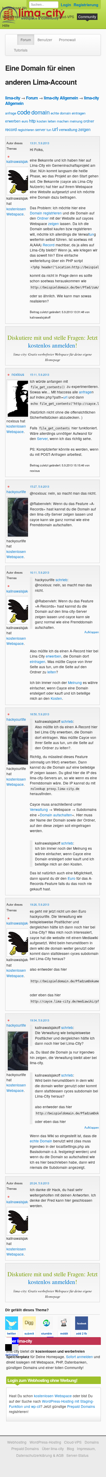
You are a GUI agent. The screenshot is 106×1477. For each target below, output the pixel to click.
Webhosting (16, 1442)
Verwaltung (39, 809)
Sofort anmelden (79, 1356)
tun (49, 129)
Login (66, 4)
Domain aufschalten (56, 814)
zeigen (84, 129)
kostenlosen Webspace (16, 211)
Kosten (56, 698)
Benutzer (45, 39)
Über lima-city (53, 1448)
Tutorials (21, 50)
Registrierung (86, 4)
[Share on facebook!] (83, 1334)
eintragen (78, 113)
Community (87, 16)
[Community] (14, 37)
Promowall (67, 39)
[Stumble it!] (49, 1334)
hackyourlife (16, 491)
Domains (45, 16)
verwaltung (68, 129)
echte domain (61, 113)
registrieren (26, 129)
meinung (76, 121)
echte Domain (41, 1140)
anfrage (10, 113)
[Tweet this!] (14, 1334)
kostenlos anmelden (51, 345)
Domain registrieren (46, 212)
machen (63, 121)
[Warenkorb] (13, 23)
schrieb (61, 579)
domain (40, 112)
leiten (52, 121)
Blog (70, 1448)
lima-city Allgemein (61, 98)
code (23, 111)
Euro (71, 878)
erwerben (13, 121)
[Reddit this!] (66, 1334)
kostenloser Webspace (20, 7)
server (40, 129)
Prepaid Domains (81, 1406)
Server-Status (77, 1455)
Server (42, 438)
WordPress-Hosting (18, 16)
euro (25, 121)
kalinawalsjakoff (19, 161)
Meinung (75, 682)
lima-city (12, 98)
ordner (88, 121)
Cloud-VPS (65, 16)
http (32, 121)
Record (49, 244)
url (55, 129)
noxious (18, 374)
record (11, 129)
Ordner (43, 218)
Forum (26, 39)
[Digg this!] (31, 1334)
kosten (42, 121)
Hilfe (6, 25)
